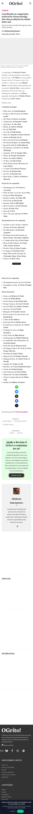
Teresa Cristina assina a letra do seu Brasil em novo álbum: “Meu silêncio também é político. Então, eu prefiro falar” (16, 681)
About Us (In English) (8, 767)
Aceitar (20, 811)
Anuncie (4, 769)
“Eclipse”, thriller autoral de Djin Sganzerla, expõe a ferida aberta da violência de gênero (22, 594)
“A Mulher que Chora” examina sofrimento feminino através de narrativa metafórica (22, 603)
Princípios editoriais (8, 772)
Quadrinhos (5, 794)
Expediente (5, 777)
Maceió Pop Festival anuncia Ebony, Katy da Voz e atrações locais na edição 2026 (20, 270)
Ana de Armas (7, 421)
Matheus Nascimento (12, 31)
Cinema (5, 10)
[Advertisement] (16, 555)
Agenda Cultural (6, 797)
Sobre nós (5, 765)
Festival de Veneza (20, 421)
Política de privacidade (8, 774)
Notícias (20, 433)
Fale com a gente (22, 412)
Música (14, 266)
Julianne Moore (8, 424)
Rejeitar (13, 811)
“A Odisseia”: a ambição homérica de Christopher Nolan (21, 585)
